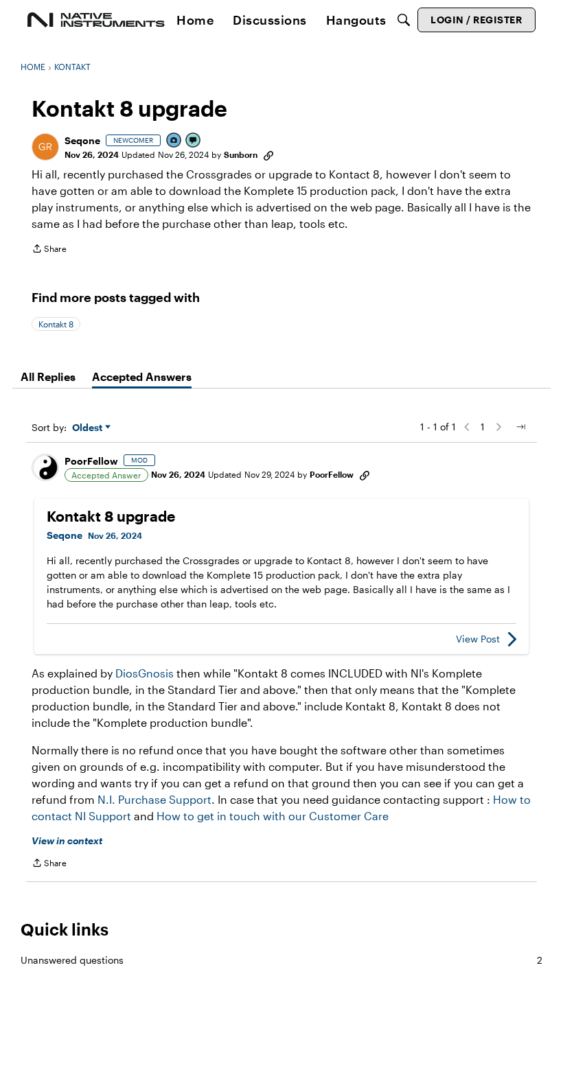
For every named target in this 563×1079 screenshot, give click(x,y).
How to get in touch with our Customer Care (273, 815)
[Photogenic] (174, 141)
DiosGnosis (144, 673)
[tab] (48, 376)
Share (49, 250)
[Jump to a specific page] (520, 427)
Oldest (88, 427)
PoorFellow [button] (91, 461)
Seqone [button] (82, 140)
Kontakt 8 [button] (55, 324)
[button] (45, 147)
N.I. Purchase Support (154, 799)
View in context (67, 840)
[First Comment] (193, 141)
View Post (478, 639)
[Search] (403, 20)
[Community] (96, 19)
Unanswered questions (281, 960)
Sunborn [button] (240, 154)
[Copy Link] (268, 154)
